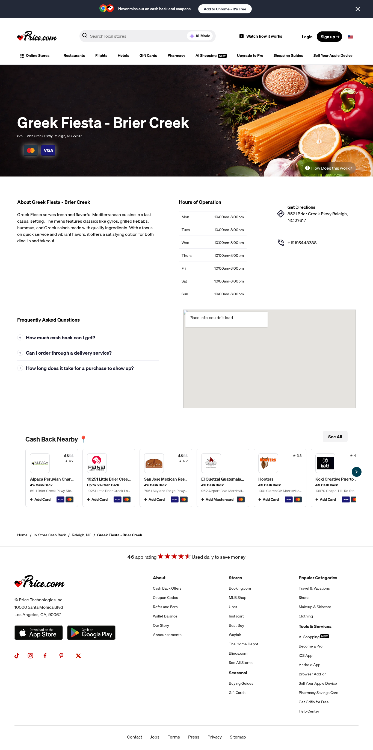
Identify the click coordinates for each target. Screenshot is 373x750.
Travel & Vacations (314, 588)
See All (335, 436)
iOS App (305, 655)
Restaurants (74, 55)
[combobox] (147, 36)
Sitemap (238, 737)
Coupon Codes (165, 598)
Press (193, 737)
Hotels (123, 55)
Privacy (215, 737)
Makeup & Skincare (315, 607)
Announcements (167, 635)
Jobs (154, 737)
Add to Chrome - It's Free (225, 9)
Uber (233, 607)
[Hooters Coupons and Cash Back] (280, 478)
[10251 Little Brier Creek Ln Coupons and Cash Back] (109, 478)
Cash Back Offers (167, 588)
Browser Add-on (313, 674)
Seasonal (238, 672)
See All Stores (241, 663)
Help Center (309, 711)
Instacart (236, 616)
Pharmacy (176, 55)
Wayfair (235, 635)
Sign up (328, 36)
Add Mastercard (219, 499)
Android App (309, 665)
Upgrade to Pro (250, 55)
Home (22, 535)
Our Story (161, 625)
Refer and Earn (165, 607)
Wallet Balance (165, 616)
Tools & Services (315, 626)
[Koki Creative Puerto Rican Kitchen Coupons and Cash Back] (337, 478)
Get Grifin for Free (314, 702)
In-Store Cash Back (50, 535)
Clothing (306, 616)
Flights (101, 55)
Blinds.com (238, 653)
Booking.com (240, 588)
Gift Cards (148, 55)
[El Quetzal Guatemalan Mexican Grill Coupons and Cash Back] (223, 478)
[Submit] (85, 36)
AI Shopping (206, 55)
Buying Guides (241, 683)
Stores (235, 577)
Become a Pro (310, 646)
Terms (174, 737)
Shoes (304, 598)
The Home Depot (243, 644)
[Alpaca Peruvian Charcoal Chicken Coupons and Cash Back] (52, 478)
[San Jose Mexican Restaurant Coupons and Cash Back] (166, 478)
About (159, 577)
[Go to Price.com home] (37, 36)
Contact (134, 737)
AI (203, 36)
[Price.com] (39, 592)
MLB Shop (237, 598)
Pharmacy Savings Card (318, 693)
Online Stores (37, 55)
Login (307, 36)
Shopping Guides (288, 55)
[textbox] (350, 36)
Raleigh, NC (81, 535)
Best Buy (236, 625)
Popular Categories (318, 577)
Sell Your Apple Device (333, 55)
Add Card (42, 499)
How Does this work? (331, 168)
